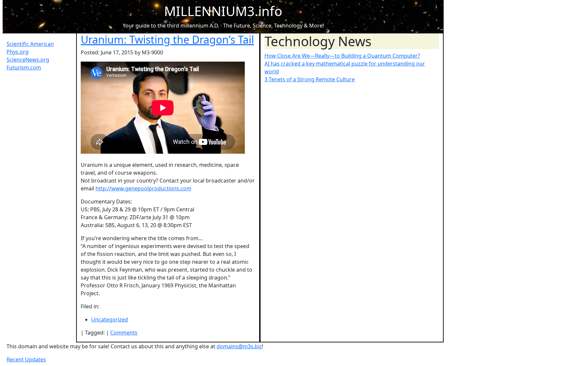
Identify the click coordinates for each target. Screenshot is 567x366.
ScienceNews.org (28, 59)
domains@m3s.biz (239, 346)
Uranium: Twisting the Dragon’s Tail (167, 39)
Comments (123, 332)
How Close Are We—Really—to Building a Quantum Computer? (342, 55)
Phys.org (18, 51)
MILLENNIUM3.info (223, 11)
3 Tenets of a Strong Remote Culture (309, 79)
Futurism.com (24, 67)
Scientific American (30, 44)
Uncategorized (109, 319)
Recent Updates (26, 359)
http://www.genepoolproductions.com (143, 188)
